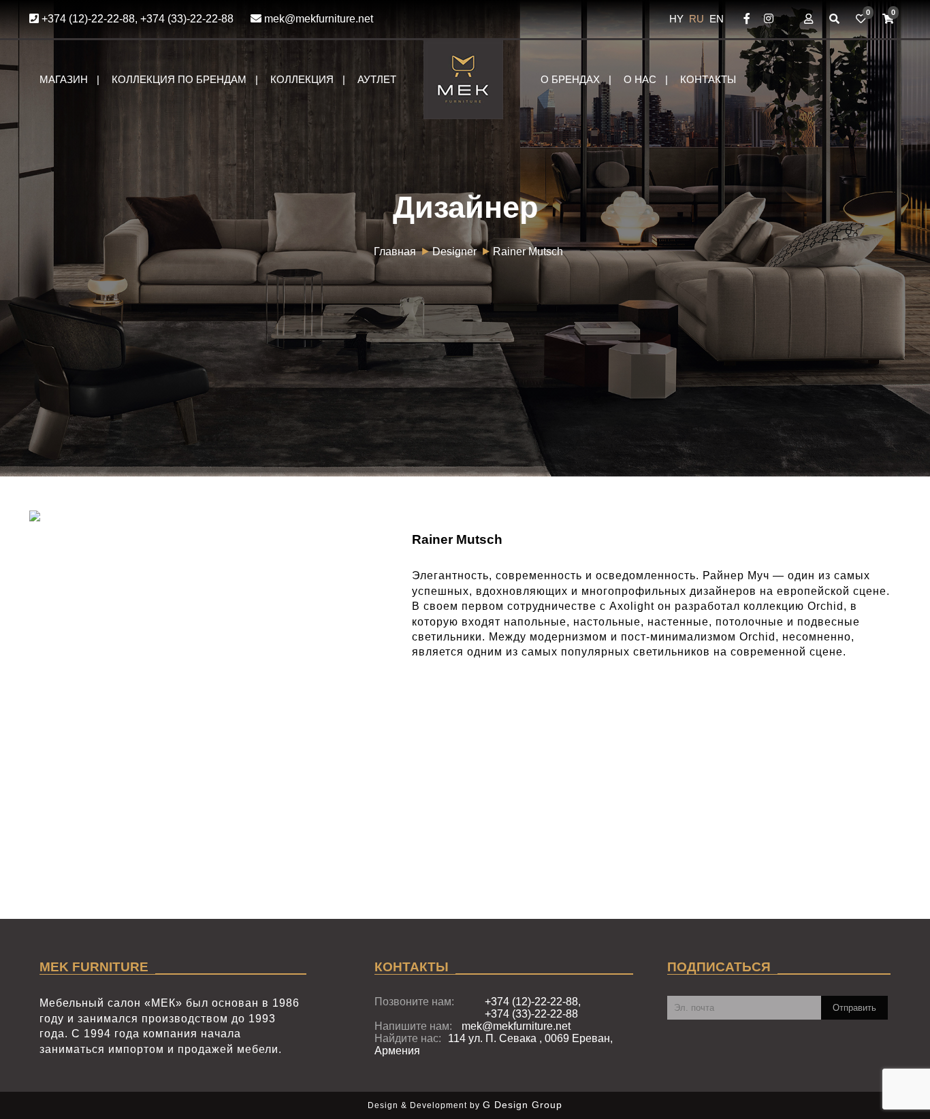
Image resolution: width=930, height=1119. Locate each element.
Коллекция (302, 79)
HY (677, 19)
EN (716, 19)
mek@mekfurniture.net (317, 19)
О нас (640, 79)
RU (698, 19)
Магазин (63, 79)
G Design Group (522, 1104)
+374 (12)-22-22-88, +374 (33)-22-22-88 (136, 19)
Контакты (708, 79)
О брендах (570, 79)
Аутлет (376, 79)
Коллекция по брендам (179, 79)
